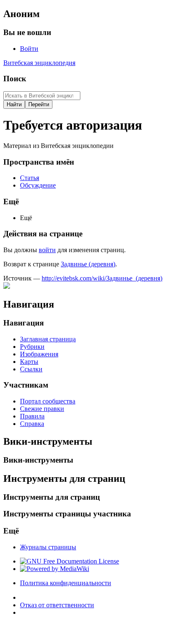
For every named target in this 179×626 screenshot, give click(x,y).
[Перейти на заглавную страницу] (6, 286)
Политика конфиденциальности (65, 582)
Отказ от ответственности (57, 604)
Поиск (14, 78)
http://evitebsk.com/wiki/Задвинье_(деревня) (102, 278)
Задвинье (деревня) (88, 264)
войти (47, 249)
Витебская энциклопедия (39, 62)
